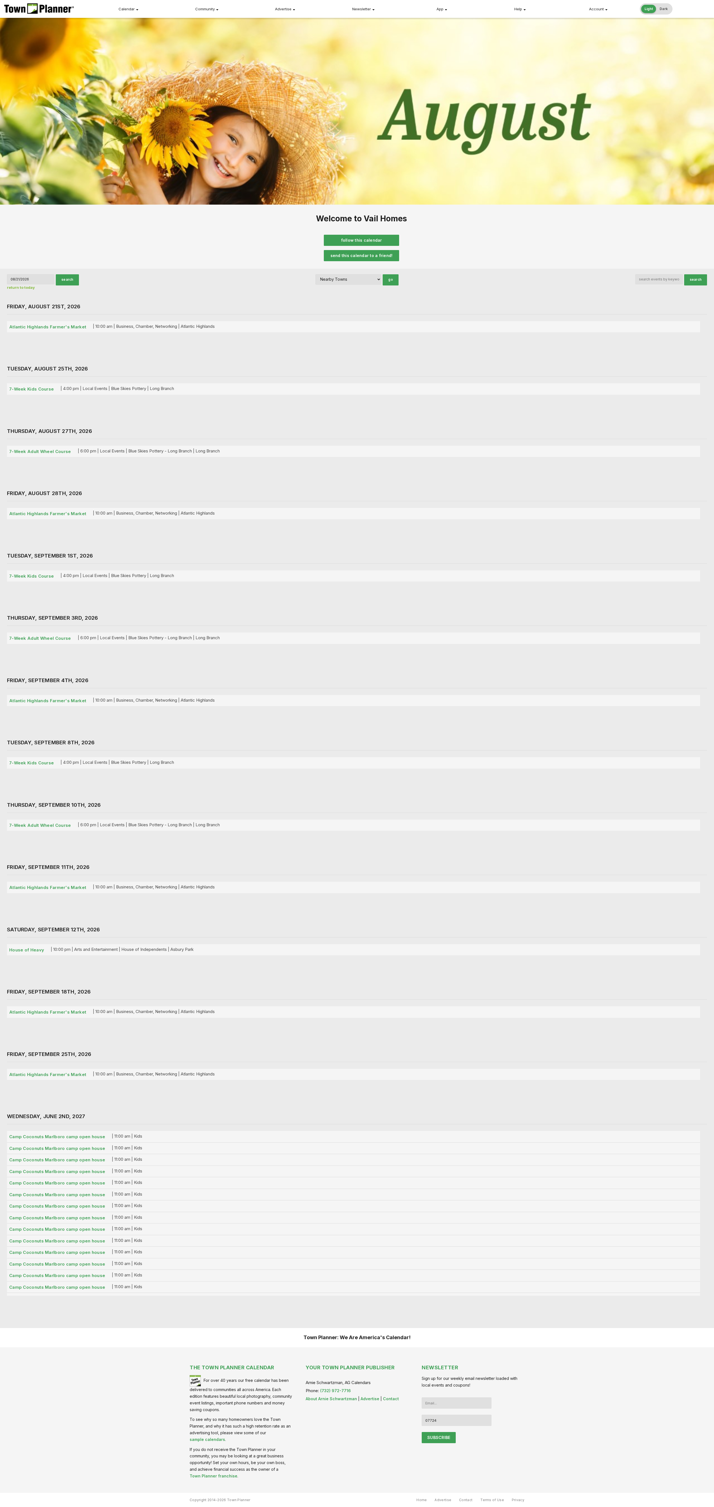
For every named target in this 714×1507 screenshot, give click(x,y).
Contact (391, 1398)
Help (518, 9)
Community (205, 9)
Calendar (127, 9)
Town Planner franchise (213, 1476)
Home (421, 1500)
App (439, 9)
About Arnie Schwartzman (331, 1398)
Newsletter (361, 9)
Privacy (518, 1500)
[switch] (656, 8)
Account (596, 9)
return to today (21, 287)
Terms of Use (492, 1500)
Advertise (283, 9)
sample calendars (207, 1439)
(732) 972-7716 (335, 1390)
